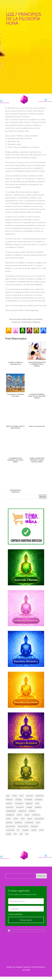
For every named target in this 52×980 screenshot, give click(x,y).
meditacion (36, 815)
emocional (9, 807)
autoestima (39, 796)
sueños (33, 830)
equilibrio (38, 807)
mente (8, 819)
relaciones (34, 826)
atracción (29, 796)
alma (8, 796)
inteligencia (10, 815)
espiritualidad (10, 811)
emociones (20, 807)
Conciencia (10, 15)
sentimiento (10, 830)
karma (27, 815)
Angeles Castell (22, 967)
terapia (8, 834)
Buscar (42, 496)
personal (9, 822)
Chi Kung (19, 799)
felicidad (32, 811)
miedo (16, 819)
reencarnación (23, 826)
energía (29, 807)
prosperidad (29, 822)
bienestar (9, 799)
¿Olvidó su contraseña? (15, 914)
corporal (9, 803)
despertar (29, 803)
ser (18, 830)
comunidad (28, 799)
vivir (26, 834)
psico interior (10, 826)
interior (19, 815)
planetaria (18, 822)
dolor (37, 803)
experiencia (22, 811)
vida (21, 834)
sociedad (25, 830)
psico (38, 822)
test (15, 834)
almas (15, 796)
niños (22, 819)
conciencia (38, 799)
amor (21, 796)
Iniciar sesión (26, 919)
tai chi (41, 830)
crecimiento (19, 803)
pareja (29, 819)
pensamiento (39, 819)
